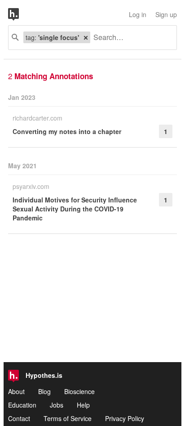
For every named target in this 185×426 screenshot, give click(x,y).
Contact (19, 418)
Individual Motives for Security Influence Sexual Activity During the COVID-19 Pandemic (75, 208)
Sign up (166, 14)
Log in (137, 14)
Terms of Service (68, 418)
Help (83, 404)
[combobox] (130, 37)
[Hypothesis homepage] (20, 14)
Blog (44, 391)
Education (22, 404)
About (16, 391)
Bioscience (79, 391)
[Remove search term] (85, 37)
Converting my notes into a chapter (67, 131)
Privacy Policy (124, 418)
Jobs (56, 404)
